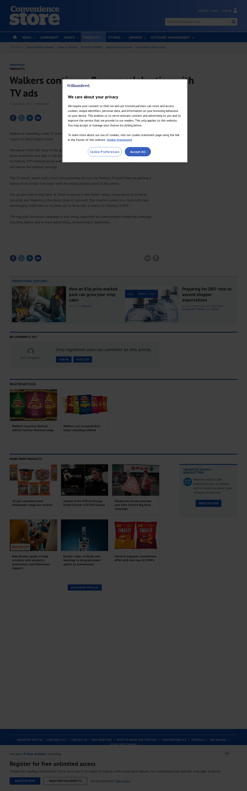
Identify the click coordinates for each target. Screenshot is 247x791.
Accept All (138, 152)
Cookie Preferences (105, 152)
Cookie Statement (119, 140)
